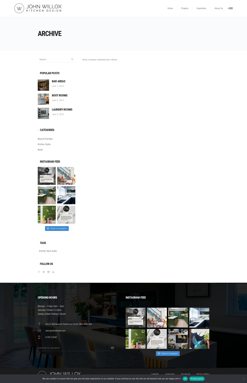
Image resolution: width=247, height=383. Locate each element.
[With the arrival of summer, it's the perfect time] (66, 176)
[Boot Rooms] (43, 99)
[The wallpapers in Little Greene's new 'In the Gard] (199, 339)
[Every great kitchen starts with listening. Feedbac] (47, 176)
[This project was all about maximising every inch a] (66, 195)
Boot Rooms (59, 95)
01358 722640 (51, 337)
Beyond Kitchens (45, 139)
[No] (243, 378)
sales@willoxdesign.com (55, 330)
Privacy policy (197, 378)
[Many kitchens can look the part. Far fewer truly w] (178, 339)
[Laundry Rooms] (43, 113)
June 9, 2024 (58, 114)
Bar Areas (58, 81)
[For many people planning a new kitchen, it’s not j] (66, 215)
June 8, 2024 (58, 100)
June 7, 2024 (58, 86)
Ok (185, 378)
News (40, 149)
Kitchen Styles (44, 144)
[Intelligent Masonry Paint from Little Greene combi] (47, 215)
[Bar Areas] (43, 85)
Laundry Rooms (62, 109)
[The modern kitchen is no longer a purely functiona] (47, 195)
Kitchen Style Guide (48, 251)
